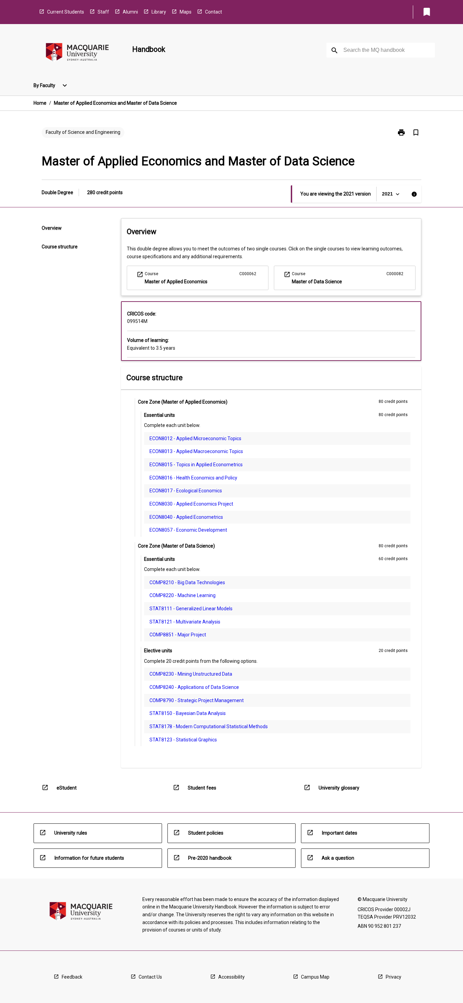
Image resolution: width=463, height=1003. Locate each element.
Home (40, 103)
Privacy (393, 977)
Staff (103, 12)
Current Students (65, 12)
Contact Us (150, 977)
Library (159, 12)
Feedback (72, 977)
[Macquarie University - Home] (77, 53)
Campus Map (315, 977)
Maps (186, 12)
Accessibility (231, 977)
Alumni (130, 12)
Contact (213, 12)
